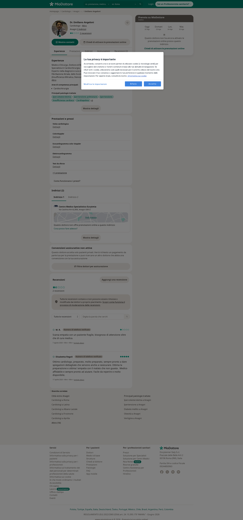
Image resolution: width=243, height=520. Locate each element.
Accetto (152, 84)
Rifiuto (133, 84)
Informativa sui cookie (137, 76)
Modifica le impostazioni (95, 84)
